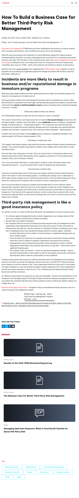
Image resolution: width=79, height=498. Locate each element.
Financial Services (63, 472)
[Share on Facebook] (10, 326)
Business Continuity (12, 472)
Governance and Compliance (54, 467)
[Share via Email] (13, 326)
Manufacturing (31, 467)
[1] (28, 69)
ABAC (19, 477)
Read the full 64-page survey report (14, 287)
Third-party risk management (12, 49)
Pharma (29, 472)
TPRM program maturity (52, 69)
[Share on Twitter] (6, 326)
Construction (44, 472)
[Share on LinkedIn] (3, 326)
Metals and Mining (11, 467)
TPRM (7, 477)
